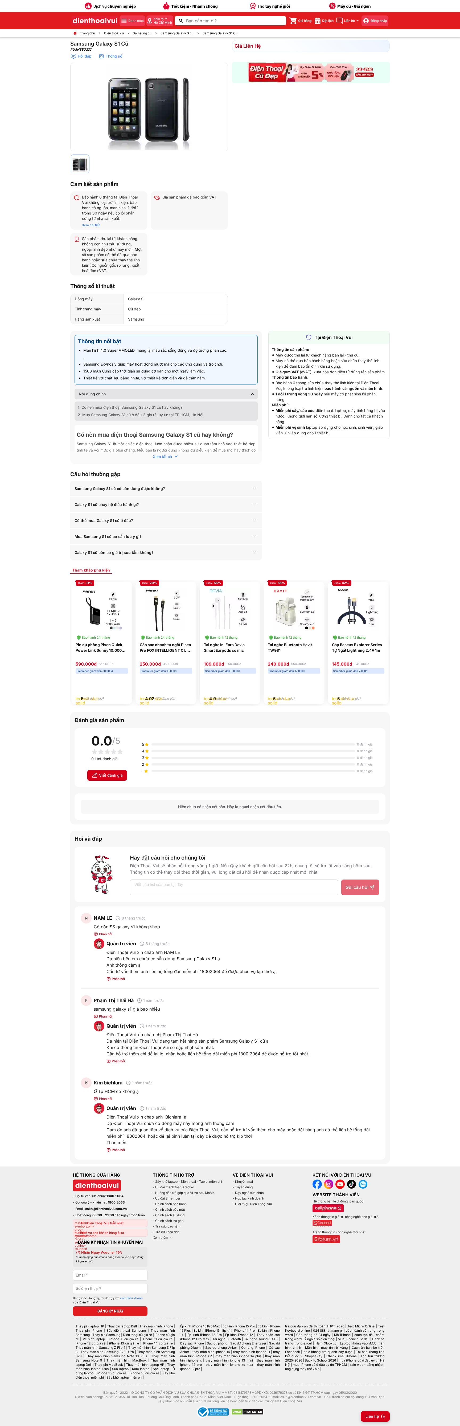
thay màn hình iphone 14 (211, 1352)
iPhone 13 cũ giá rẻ (124, 1343)
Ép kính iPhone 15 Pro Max (200, 1326)
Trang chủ (87, 33)
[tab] (91, 570)
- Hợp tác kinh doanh (248, 1198)
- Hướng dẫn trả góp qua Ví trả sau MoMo (184, 1193)
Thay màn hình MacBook (126, 1360)
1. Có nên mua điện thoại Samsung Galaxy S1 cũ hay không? (130, 407)
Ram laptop (140, 1369)
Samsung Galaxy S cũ (177, 33)
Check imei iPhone (342, 1356)
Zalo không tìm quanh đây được (328, 1352)
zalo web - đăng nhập (366, 1365)
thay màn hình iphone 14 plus (238, 1356)
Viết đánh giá (111, 775)
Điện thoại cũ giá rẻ (137, 1335)
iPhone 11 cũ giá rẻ (157, 1339)
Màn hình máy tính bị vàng (326, 1348)
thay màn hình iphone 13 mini (229, 1360)
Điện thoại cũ (114, 33)
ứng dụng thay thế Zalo (302, 1369)
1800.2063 (116, 1202)
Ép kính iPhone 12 (239, 1335)
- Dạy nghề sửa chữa (248, 1193)
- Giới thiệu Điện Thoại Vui (252, 1204)
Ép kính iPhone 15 (207, 1330)
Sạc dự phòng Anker (221, 1348)
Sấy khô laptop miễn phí (124, 1377)
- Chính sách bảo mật (169, 1210)
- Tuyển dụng (243, 1187)
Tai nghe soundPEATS (260, 1339)
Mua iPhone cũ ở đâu (353, 1339)
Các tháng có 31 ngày (313, 1335)
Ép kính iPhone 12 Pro (204, 1335)
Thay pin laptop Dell (122, 1326)
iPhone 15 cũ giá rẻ (111, 1373)
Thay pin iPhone (89, 1330)
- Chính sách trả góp (168, 1221)
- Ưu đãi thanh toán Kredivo (173, 1187)
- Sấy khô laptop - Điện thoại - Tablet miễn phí (187, 1182)
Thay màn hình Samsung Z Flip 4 (100, 1348)
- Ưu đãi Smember (166, 1198)
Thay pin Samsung (106, 1335)
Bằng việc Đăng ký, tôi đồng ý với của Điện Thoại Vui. (108, 1301)
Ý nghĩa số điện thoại (319, 1339)
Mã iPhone (342, 1335)
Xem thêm (160, 1237)
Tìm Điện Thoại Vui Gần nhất (102, 1223)
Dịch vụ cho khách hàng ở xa (102, 1233)
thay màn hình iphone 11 (251, 1352)
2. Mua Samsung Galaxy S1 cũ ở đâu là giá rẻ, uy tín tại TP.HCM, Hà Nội (140, 414)
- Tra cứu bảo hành (167, 1226)
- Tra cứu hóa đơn (166, 1232)
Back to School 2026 (320, 1360)
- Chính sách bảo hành (170, 1204)
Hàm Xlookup (325, 1343)
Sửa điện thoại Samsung (126, 1330)
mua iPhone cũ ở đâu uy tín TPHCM (320, 1365)
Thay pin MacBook (109, 1365)
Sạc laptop (161, 1369)
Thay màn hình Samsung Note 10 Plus (116, 1356)
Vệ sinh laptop (94, 1339)
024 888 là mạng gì (328, 1330)
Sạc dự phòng (217, 1343)
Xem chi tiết (91, 225)
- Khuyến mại (243, 1182)
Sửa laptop (120, 1369)
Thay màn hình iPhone (156, 1326)
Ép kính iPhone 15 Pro (239, 1326)
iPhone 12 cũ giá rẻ (90, 1343)
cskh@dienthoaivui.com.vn (106, 1209)
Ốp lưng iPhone (253, 1348)
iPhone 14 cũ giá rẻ (157, 1343)
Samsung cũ (142, 33)
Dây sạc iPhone (192, 1343)
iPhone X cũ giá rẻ (123, 1339)
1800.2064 (115, 1196)
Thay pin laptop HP (90, 1326)
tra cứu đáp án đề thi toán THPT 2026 (314, 1326)
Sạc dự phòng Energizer (248, 1343)
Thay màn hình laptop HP (145, 1365)
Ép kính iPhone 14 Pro (238, 1330)
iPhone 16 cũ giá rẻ (144, 1373)
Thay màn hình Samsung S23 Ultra (107, 1352)
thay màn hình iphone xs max (229, 1365)
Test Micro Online (361, 1326)
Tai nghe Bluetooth (226, 1339)
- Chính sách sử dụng (168, 1215)
